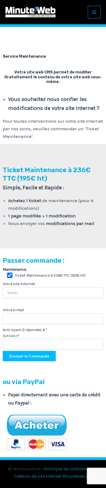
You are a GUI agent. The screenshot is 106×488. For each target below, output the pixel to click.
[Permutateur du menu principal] (94, 12)
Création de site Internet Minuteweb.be (52, 476)
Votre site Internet (19, 284)
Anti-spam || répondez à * (25, 333)
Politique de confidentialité (71, 468)
